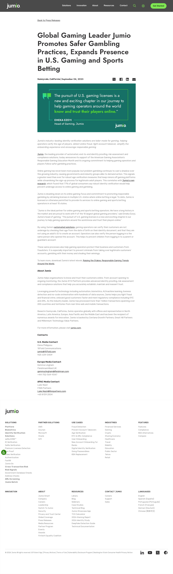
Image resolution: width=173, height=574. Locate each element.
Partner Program (45, 526)
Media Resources (45, 523)
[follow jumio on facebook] (165, 552)
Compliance (143, 430)
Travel (107, 442)
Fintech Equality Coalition (49, 536)
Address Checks (12, 476)
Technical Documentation (83, 526)
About (95, 5)
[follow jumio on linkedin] (142, 552)
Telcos (108, 454)
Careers (41, 502)
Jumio (40, 154)
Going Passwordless (80, 451)
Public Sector (111, 451)
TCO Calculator (78, 514)
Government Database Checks (18, 473)
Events (41, 529)
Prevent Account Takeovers (84, 430)
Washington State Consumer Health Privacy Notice (113, 553)
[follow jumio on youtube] (150, 552)
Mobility (108, 445)
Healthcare (110, 439)
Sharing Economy (113, 436)
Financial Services (113, 427)
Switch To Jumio (45, 508)
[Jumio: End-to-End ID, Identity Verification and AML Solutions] (13, 6)
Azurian (41, 430)
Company (42, 499)
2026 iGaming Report (81, 517)
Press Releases (44, 520)
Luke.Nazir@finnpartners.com (51, 391)
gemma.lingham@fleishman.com (53, 371)
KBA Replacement (79, 454)
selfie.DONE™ (10, 439)
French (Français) (146, 505)
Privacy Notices (50, 553)
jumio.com (76, 328)
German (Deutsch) (146, 508)
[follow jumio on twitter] (158, 552)
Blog (74, 499)
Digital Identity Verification (83, 448)
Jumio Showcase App (81, 511)
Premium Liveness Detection (17, 448)
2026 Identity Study (81, 520)
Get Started (158, 6)
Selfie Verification (12, 445)
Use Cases (77, 422)
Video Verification (12, 454)
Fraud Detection (79, 427)
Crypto (108, 433)
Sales (107, 502)
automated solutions (64, 227)
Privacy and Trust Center (49, 514)
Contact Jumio (113, 491)
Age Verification (79, 433)
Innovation (81, 5)
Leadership (43, 505)
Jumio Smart (44, 496)
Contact (123, 5)
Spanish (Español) (146, 499)
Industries (111, 422)
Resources (109, 5)
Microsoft (42, 433)
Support (108, 499)
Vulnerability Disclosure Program (80, 553)
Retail (107, 457)
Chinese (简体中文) (146, 511)
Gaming (108, 430)
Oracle (41, 436)
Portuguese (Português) (149, 502)
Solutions (66, 5)
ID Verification (11, 442)
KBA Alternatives (145, 433)
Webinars (76, 502)
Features (143, 422)
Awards (41, 532)
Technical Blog (78, 508)
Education (109, 448)
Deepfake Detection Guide (83, 523)
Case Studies (77, 505)
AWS (40, 427)
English (141, 496)
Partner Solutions (48, 422)
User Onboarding (79, 439)
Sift (40, 439)
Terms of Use (62, 553)
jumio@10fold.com (46, 351)
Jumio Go (9, 464)
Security (42, 511)
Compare (142, 436)
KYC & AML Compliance (82, 436)
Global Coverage (45, 517)
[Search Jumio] (134, 5)
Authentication (12, 457)
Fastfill (8, 460)
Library (75, 496)
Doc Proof (9, 451)
